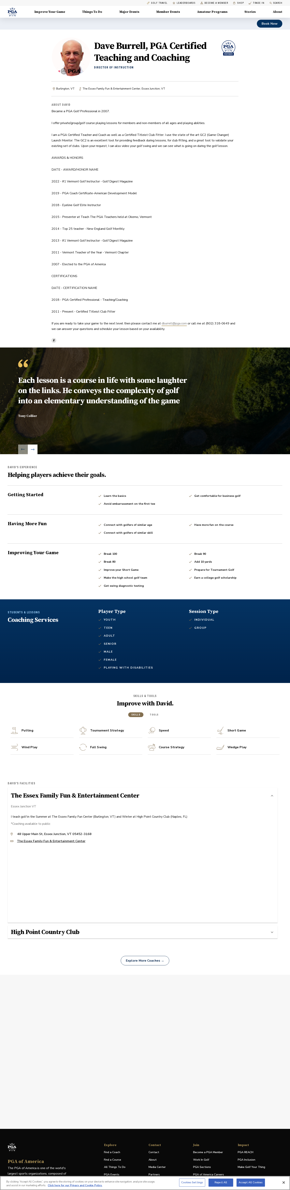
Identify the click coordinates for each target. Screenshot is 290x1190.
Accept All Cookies (251, 1182)
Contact (154, 1152)
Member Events (168, 12)
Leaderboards (186, 3)
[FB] (53, 340)
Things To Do (92, 12)
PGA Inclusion (246, 1160)
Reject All (221, 1182)
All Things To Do (114, 1167)
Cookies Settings (192, 1182)
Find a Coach (112, 1152)
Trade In (256, 3)
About (277, 12)
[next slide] (32, 449)
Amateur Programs (212, 12)
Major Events (129, 12)
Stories (250, 12)
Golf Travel (159, 3)
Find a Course (112, 1160)
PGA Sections (202, 1167)
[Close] (283, 1182)
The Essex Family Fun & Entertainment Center (51, 841)
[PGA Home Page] (12, 12)
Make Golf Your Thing (251, 1167)
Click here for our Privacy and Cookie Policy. (75, 1185)
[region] (145, 1183)
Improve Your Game (49, 12)
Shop (238, 3)
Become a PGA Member (208, 1152)
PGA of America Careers (208, 1175)
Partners (154, 1174)
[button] (143, 796)
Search (277, 3)
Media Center (157, 1167)
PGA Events (111, 1174)
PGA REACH (245, 1152)
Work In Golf (201, 1160)
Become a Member (216, 3)
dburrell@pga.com (174, 323)
